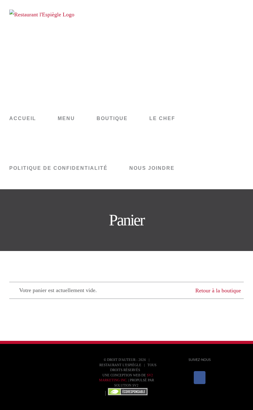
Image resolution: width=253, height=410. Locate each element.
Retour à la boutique (218, 290)
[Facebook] (199, 377)
